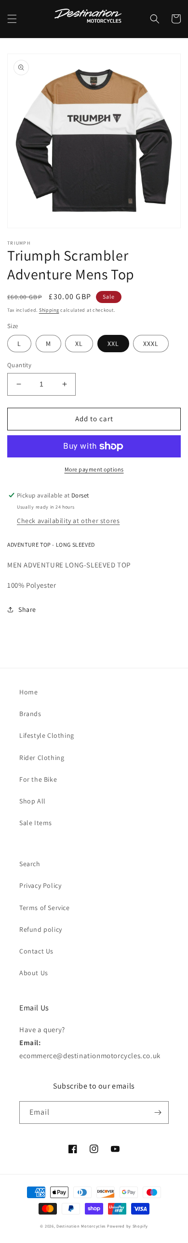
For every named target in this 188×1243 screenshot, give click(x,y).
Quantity (19, 365)
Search (29, 863)
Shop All (32, 801)
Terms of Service (44, 907)
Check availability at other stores (68, 520)
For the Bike (38, 779)
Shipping (49, 310)
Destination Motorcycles (81, 1226)
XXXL (151, 343)
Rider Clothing (41, 757)
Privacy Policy (40, 885)
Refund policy (40, 929)
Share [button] (27, 609)
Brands (30, 713)
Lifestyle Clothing (46, 735)
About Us (33, 972)
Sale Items (35, 822)
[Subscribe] (157, 1112)
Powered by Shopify (127, 1226)
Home (28, 692)
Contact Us (36, 951)
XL (79, 343)
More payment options (94, 469)
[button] (12, 18)
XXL (113, 343)
